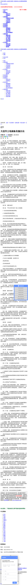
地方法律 (22, 122)
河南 (4, 532)
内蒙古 (5, 520)
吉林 (4, 522)
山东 (4, 518)
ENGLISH (5, 57)
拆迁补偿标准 (19, 568)
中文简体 (11, 122)
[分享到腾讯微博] (4, 136)
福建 (4, 535)
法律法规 (17, 122)
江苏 (4, 531)
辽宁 (7, 134)
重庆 (4, 527)
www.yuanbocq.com (16, 500)
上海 (4, 538)
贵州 (4, 534)
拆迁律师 (6, 500)
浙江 (4, 529)
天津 (4, 537)
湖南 (4, 525)
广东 (4, 539)
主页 (7, 122)
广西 (4, 541)
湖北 (4, 524)
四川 (4, 515)
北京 (4, 514)
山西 (4, 517)
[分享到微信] (5, 136)
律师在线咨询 (18, 569)
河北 (4, 528)
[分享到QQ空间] (1, 136)
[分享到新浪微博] (2, 136)
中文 (4, 58)
